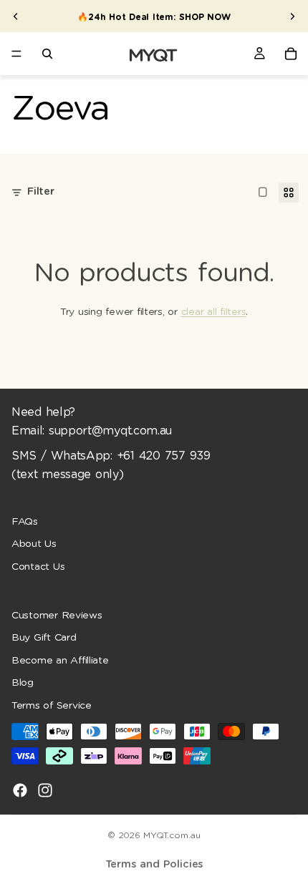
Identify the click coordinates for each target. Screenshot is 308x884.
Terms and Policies (154, 864)
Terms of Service (51, 706)
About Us (34, 544)
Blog (22, 683)
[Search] (47, 53)
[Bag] (291, 53)
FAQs (24, 521)
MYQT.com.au (171, 835)
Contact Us (37, 567)
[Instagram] (45, 790)
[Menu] (16, 53)
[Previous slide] (16, 16)
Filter (40, 191)
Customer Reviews (56, 616)
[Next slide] (292, 16)
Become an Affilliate (60, 661)
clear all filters (213, 312)
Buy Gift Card (44, 638)
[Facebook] (20, 790)
